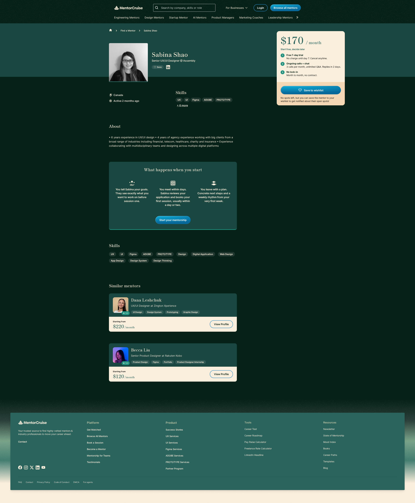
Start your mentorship (173, 220)
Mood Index (329, 442)
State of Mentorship (333, 435)
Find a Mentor (128, 30)
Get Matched (94, 429)
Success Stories (174, 429)
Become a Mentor (96, 449)
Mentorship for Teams (98, 455)
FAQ (20, 482)
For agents (88, 482)
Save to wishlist (313, 90)
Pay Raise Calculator (255, 442)
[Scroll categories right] (298, 17)
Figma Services (174, 449)
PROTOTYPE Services (177, 462)
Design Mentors (154, 17)
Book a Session (95, 442)
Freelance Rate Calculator (258, 448)
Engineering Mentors (126, 17)
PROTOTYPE (224, 99)
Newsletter (329, 429)
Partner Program (174, 468)
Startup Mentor (178, 17)
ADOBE (208, 99)
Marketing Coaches (251, 17)
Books (326, 448)
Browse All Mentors (97, 436)
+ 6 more (182, 105)
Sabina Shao (150, 30)
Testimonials (93, 462)
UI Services (172, 442)
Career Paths (330, 455)
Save (159, 67)
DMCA (76, 482)
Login (260, 7)
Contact (22, 441)
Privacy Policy (43, 482)
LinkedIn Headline (253, 455)
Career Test (250, 429)
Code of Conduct (61, 482)
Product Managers (223, 17)
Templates (328, 461)
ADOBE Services (174, 455)
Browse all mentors (285, 7)
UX (179, 99)
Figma (195, 99)
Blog (325, 468)
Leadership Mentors (280, 17)
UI (186, 99)
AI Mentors (199, 17)
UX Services (172, 436)
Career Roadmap (253, 435)
